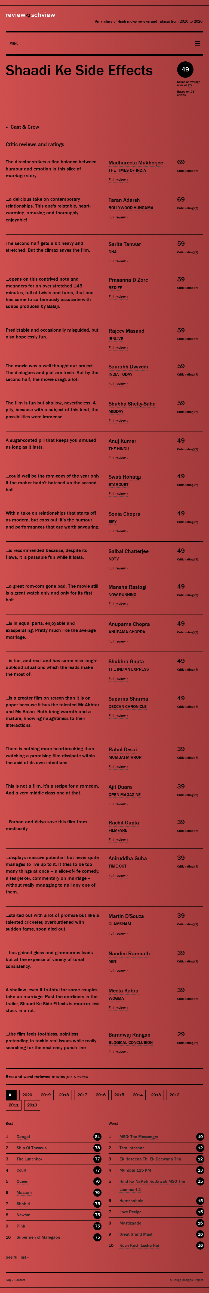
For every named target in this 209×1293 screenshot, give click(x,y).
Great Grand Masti (136, 1234)
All (11, 1095)
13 (200, 1170)
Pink (21, 1226)
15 (200, 1181)
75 (97, 1204)
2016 (101, 1095)
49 (185, 69)
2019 (46, 1095)
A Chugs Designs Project (186, 1280)
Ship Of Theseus (32, 1148)
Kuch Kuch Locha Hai (139, 1245)
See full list (16, 1257)
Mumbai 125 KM (135, 1170)
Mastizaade (130, 1223)
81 (97, 1136)
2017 (82, 1095)
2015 (119, 1095)
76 (97, 1181)
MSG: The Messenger (138, 1136)
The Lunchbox (29, 1159)
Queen (23, 1181)
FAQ (8, 1280)
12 (200, 1148)
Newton (23, 1215)
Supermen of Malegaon (38, 1237)
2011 (14, 1105)
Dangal (23, 1136)
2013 (156, 1095)
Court (21, 1170)
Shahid (23, 1204)
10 (200, 1136)
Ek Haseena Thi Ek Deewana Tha (150, 1159)
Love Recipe (130, 1212)
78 (97, 1148)
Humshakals (131, 1201)
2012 (174, 1095)
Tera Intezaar (131, 1148)
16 (200, 1223)
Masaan (24, 1192)
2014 (138, 1095)
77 (97, 1159)
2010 (32, 1105)
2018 (64, 1095)
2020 (27, 1095)
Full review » (118, 180)
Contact (19, 1280)
